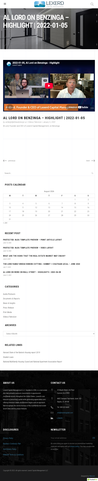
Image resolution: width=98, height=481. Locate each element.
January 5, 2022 (49, 122)
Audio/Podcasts (9, 294)
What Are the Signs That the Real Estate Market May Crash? (34, 256)
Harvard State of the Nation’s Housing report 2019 (21, 352)
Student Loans (8, 357)
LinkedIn (60, 418)
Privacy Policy (8, 438)
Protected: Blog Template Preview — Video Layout (28, 248)
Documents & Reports (11, 299)
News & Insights (9, 303)
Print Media (7, 312)
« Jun (5, 223)
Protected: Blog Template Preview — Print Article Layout (32, 240)
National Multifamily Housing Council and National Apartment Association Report (32, 362)
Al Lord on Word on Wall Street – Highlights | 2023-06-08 (32, 272)
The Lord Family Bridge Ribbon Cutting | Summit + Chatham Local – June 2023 (41, 264)
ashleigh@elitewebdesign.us (16, 122)
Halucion (92, 476)
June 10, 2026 (7, 243)
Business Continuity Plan (12, 444)
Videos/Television (34, 122)
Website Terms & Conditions (13, 455)
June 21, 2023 (7, 275)
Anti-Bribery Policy (9, 449)
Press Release (8, 308)
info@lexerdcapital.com (65, 413)
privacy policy (74, 446)
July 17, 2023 (7, 267)
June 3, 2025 (7, 259)
